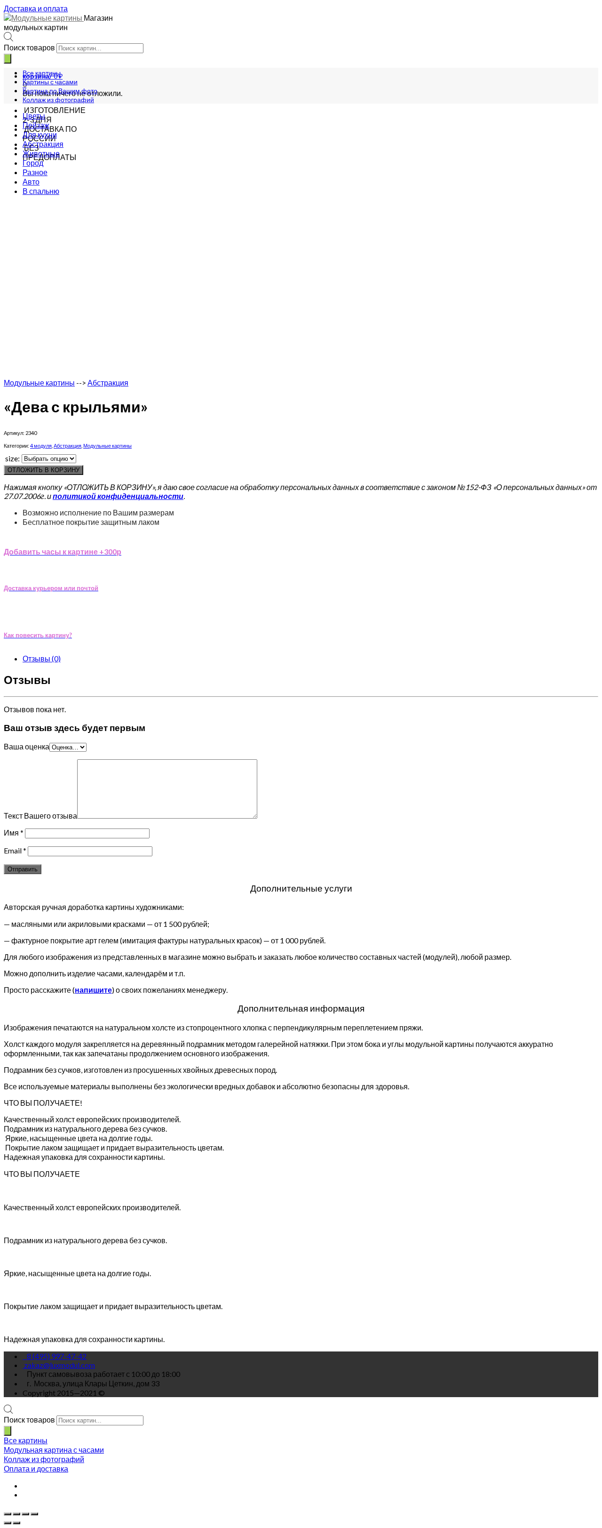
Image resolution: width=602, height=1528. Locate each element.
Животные (41, 153)
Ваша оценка (26, 746)
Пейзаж (36, 125)
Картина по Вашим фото (60, 91)
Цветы (34, 115)
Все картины (42, 73)
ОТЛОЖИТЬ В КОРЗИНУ (43, 470)
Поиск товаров (29, 47)
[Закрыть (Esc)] (7, 1513)
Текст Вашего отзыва (40, 815)
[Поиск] (7, 59)
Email (15, 850)
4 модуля (41, 445)
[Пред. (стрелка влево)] (7, 1522)
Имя (14, 832)
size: (12, 458)
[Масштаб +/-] (34, 1513)
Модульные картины (39, 382)
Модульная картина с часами (54, 1449)
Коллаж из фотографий (58, 100)
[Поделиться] (16, 1513)
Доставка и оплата (36, 8)
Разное (35, 172)
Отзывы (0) (42, 658)
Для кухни (40, 134)
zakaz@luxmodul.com (59, 1364)
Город (33, 162)
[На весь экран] (25, 1513)
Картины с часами (50, 82)
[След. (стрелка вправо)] (16, 1522)
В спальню (41, 190)
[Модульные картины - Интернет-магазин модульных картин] (44, 17)
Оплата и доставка (36, 1468)
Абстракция (43, 143)
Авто (31, 181)
